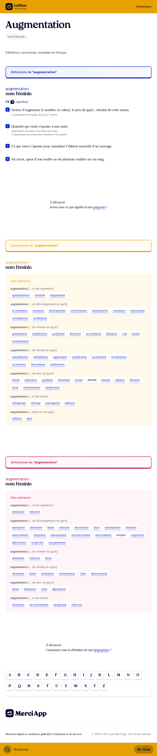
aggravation (60, 356)
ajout (30, 418)
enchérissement (31, 387)
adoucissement (20, 535)
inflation (120, 379)
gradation (47, 379)
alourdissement (20, 341)
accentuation (99, 356)
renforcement (137, 310)
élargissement (57, 295)
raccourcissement (38, 604)
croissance (38, 310)
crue (124, 333)
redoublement (40, 356)
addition (16, 418)
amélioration (57, 364)
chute (96, 527)
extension (40, 295)
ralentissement (112, 527)
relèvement (64, 379)
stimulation (119, 310)
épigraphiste (101, 650)
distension (75, 333)
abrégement (59, 604)
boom (15, 387)
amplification (39, 333)
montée (136, 333)
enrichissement (79, 310)
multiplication (100, 310)
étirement (70, 402)
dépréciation (19, 542)
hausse (16, 379)
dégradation (59, 589)
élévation (135, 379)
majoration (31, 379)
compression (137, 535)
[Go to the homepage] (16, 6)
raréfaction (37, 542)
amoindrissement (80, 535)
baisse (50, 527)
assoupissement (57, 542)
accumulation (93, 333)
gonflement (58, 333)
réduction (34, 511)
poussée (105, 379)
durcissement (38, 364)
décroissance (81, 527)
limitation (131, 527)
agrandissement (21, 295)
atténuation (18, 527)
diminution (18, 511)
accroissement (20, 310)
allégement (39, 535)
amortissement (103, 535)
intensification (20, 318)
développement (57, 310)
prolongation (52, 402)
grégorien (99, 207)
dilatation (111, 333)
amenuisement (58, 535)
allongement (19, 402)
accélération (40, 318)
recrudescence (119, 356)
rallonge (35, 402)
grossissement (19, 333)
